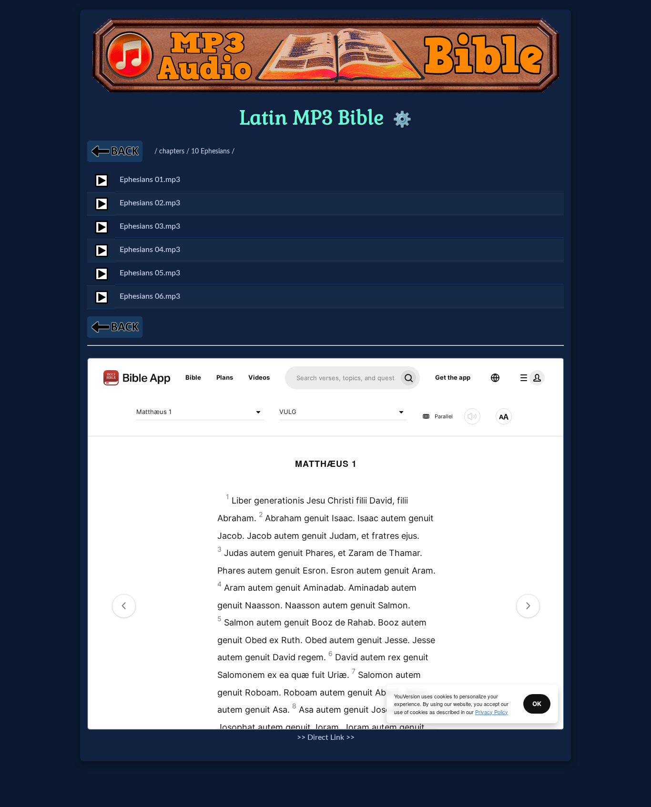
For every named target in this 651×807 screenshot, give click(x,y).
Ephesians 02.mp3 (150, 203)
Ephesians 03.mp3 (150, 226)
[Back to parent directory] (114, 151)
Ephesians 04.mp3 (150, 249)
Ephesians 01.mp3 (150, 179)
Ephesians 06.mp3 (150, 296)
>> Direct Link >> (326, 737)
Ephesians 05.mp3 (150, 273)
